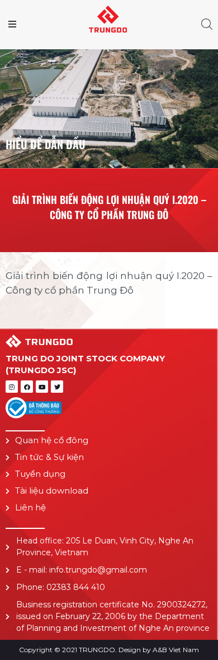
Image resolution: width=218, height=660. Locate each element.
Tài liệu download (51, 490)
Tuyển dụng (40, 473)
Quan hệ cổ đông (51, 440)
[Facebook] (27, 386)
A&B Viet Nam (176, 649)
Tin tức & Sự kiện (49, 457)
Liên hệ (30, 507)
